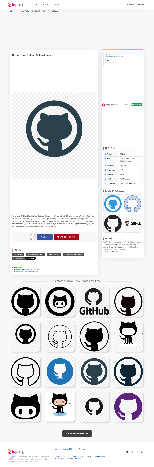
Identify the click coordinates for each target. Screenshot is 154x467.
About (57, 449)
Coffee (110, 61)
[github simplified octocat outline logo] (128, 336)
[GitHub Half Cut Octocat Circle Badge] (113, 223)
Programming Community (73, 254)
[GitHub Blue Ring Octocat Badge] (113, 204)
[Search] (122, 4)
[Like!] (33, 237)
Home (14, 11)
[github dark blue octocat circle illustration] (94, 371)
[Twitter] (127, 452)
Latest (36, 4)
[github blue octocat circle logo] (60, 371)
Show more (30, 258)
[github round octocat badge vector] (60, 301)
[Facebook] (132, 452)
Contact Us (113, 252)
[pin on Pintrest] (37, 290)
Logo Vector (24, 11)
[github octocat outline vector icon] (60, 336)
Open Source (18, 258)
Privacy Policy (77, 456)
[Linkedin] (142, 452)
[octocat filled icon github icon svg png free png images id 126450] (25, 406)
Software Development (35, 254)
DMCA (88, 456)
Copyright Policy (69, 449)
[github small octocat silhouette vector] (94, 406)
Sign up (131, 4)
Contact (56, 4)
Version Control (54, 254)
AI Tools (45, 4)
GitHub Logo (18, 254)
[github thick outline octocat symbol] (25, 336)
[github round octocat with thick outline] (128, 301)
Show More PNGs (75, 433)
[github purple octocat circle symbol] (128, 406)
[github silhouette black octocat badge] (25, 301)
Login (141, 4)
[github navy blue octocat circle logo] (128, 371)
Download (137, 104)
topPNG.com (76, 459)
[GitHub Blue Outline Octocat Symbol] (132, 204)
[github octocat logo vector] (60, 406)
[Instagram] (137, 452)
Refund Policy (99, 456)
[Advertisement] (77, 33)
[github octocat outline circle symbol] (25, 371)
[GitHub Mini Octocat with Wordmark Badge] (132, 223)
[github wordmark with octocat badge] (94, 301)
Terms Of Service (62, 456)
